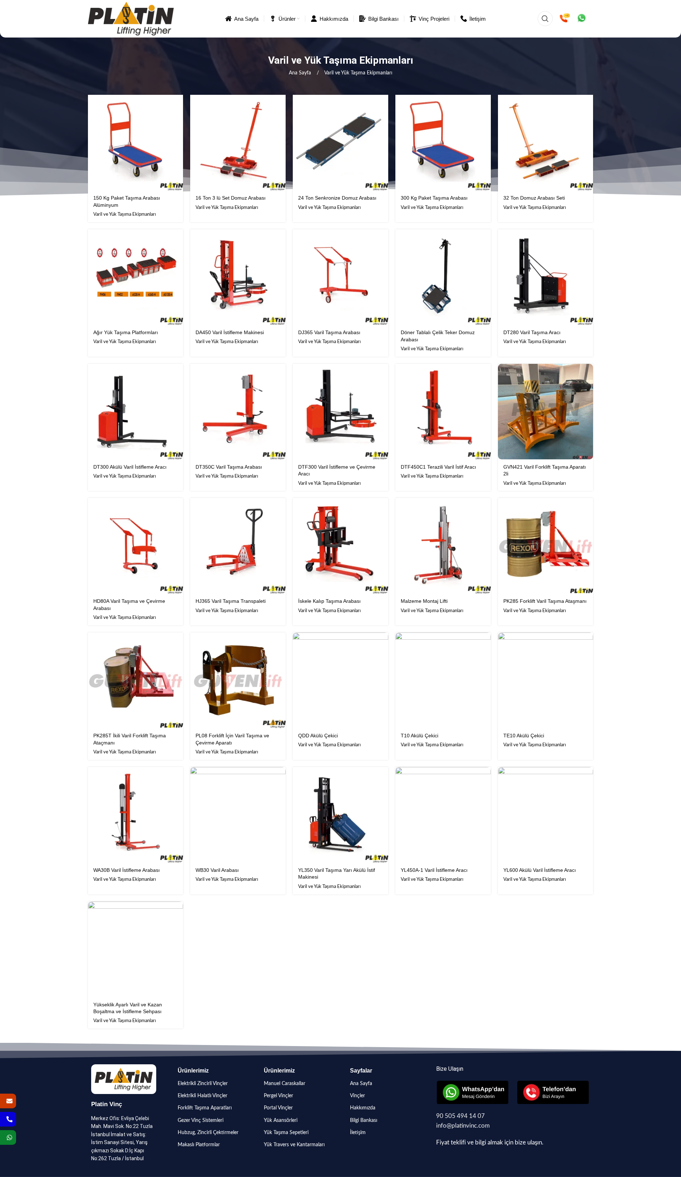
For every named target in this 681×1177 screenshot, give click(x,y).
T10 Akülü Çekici (419, 735)
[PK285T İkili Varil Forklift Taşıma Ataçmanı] (135, 680)
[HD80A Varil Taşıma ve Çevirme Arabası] (135, 546)
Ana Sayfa (300, 72)
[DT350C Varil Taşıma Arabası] (238, 411)
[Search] (545, 18)
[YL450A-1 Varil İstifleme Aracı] (443, 815)
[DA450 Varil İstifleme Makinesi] (238, 277)
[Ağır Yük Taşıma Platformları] (135, 277)
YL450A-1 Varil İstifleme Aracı (434, 870)
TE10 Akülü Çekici (523, 735)
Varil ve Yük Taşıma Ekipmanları (124, 214)
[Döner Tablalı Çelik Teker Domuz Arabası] (443, 277)
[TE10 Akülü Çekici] (545, 680)
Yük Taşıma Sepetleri (286, 1132)
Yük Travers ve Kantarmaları (294, 1144)
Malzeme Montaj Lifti (424, 601)
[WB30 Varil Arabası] (238, 815)
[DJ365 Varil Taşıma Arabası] (340, 277)
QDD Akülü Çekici (318, 735)
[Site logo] (131, 18)
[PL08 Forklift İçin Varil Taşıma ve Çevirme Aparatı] (238, 680)
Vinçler (357, 1095)
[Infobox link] (565, 19)
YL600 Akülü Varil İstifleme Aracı (539, 870)
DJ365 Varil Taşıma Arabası (329, 332)
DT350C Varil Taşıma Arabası (229, 467)
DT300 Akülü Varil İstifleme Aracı (130, 467)
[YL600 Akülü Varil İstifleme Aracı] (545, 815)
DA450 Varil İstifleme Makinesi (230, 332)
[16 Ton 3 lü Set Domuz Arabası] (238, 142)
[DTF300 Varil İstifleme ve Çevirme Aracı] (340, 411)
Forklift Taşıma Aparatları (205, 1107)
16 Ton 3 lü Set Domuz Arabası (231, 198)
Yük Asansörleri (280, 1120)
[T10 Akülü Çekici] (443, 680)
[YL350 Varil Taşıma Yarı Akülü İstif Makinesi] (340, 815)
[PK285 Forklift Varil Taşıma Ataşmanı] (545, 546)
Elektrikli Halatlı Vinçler (202, 1095)
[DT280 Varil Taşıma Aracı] (545, 277)
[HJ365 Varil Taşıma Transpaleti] (238, 546)
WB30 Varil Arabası (217, 870)
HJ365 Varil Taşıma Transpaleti (231, 601)
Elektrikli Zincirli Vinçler (203, 1083)
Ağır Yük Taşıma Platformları (125, 332)
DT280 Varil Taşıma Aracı (532, 332)
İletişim (358, 1132)
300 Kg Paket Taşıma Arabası (434, 198)
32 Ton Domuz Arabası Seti (534, 198)
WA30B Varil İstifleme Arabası (126, 870)
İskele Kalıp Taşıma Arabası (329, 601)
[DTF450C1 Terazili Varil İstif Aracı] (443, 411)
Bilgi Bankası (363, 1120)
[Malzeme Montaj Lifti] (443, 546)
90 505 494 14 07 (460, 1116)
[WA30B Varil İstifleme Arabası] (135, 815)
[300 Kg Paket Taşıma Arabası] (443, 142)
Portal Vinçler (278, 1107)
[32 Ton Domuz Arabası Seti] (545, 142)
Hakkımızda (362, 1107)
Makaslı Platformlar (199, 1144)
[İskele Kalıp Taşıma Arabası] (340, 546)
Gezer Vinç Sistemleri (200, 1120)
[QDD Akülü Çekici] (340, 680)
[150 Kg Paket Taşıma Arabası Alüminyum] (135, 142)
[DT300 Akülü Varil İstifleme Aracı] (135, 411)
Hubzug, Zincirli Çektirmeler (208, 1132)
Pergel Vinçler (278, 1095)
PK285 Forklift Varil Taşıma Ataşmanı (545, 601)
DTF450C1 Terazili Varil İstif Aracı (438, 467)
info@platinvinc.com (463, 1126)
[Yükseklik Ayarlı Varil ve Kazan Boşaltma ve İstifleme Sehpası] (135, 949)
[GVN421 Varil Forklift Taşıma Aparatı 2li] (545, 411)
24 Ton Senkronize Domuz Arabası (337, 198)
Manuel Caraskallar (284, 1083)
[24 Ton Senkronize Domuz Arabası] (340, 142)
